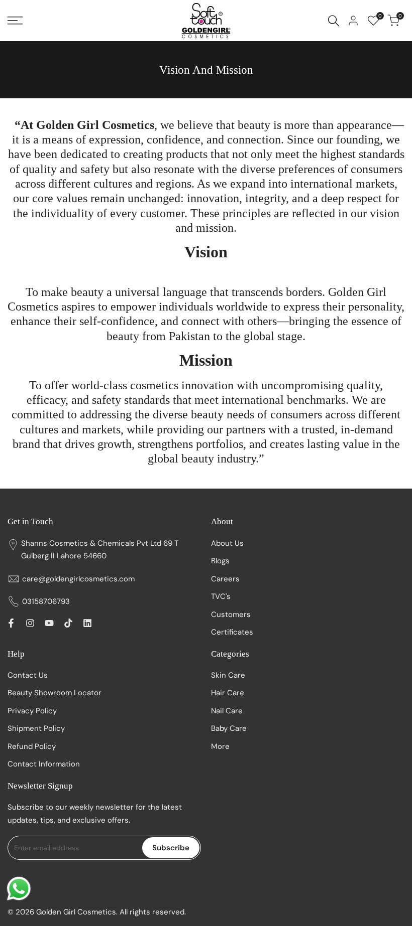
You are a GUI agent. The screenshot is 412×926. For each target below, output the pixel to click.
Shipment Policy (36, 728)
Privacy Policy (32, 711)
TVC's (221, 596)
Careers (225, 579)
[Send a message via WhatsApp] (19, 888)
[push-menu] (15, 21)
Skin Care (228, 675)
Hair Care (227, 693)
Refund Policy (32, 746)
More (220, 746)
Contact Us (28, 675)
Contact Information (44, 764)
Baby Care (229, 728)
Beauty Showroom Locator (54, 693)
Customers (231, 614)
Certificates (232, 632)
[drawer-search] (333, 21)
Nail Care (227, 711)
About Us (227, 543)
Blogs (220, 561)
